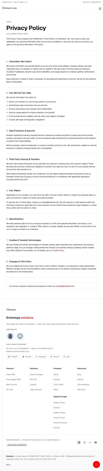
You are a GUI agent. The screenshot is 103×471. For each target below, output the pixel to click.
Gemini (56, 357)
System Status (59, 413)
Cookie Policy (58, 250)
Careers (57, 379)
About (56, 374)
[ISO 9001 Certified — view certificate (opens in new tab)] (10, 336)
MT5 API (33, 379)
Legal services (36, 389)
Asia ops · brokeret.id (92, 2)
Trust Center (58, 384)
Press (56, 389)
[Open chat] (96, 464)
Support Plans (59, 402)
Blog (79, 374)
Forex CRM (10, 374)
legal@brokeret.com (66, 286)
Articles (80, 379)
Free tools (81, 389)
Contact (57, 408)
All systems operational (18, 445)
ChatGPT (14, 357)
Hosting (33, 384)
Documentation (83, 384)
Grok (68, 357)
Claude (28, 357)
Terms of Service (60, 423)
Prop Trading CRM (13, 379)
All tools (9, 389)
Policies (57, 428)
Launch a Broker (36, 374)
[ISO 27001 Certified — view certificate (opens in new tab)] (20, 336)
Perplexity (42, 357)
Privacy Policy (59, 418)
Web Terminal (11, 384)
